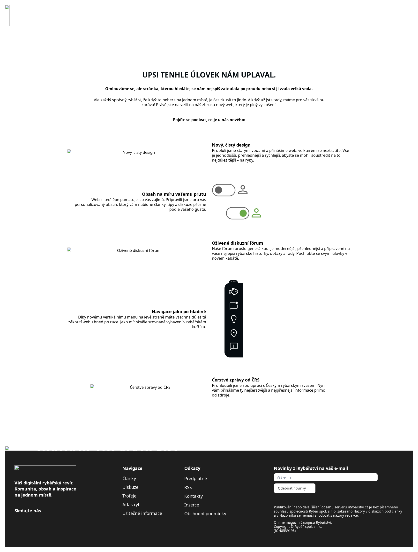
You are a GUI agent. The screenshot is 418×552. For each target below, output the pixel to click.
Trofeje (129, 496)
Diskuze (130, 487)
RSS (188, 487)
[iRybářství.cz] (7, 15)
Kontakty (193, 496)
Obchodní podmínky (205, 513)
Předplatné (195, 478)
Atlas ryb (131, 504)
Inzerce (191, 505)
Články (129, 478)
